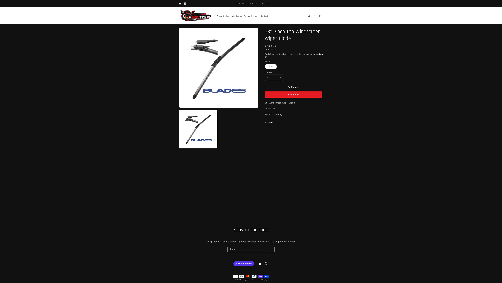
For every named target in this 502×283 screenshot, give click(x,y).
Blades (270, 66)
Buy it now (293, 94)
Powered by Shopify (259, 280)
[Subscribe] (271, 249)
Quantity (268, 72)
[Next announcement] (279, 3)
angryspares (246, 280)
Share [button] (270, 122)
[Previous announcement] (223, 3)
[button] (309, 16)
